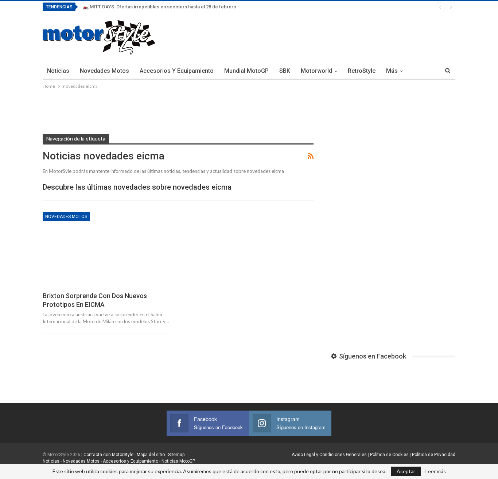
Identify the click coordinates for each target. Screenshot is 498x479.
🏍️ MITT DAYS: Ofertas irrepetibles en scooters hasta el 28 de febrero (159, 6)
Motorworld (316, 70)
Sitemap (176, 454)
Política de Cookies (389, 454)
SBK (284, 70)
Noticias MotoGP (177, 461)
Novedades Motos (104, 70)
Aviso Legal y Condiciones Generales (329, 454)
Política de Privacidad (433, 454)
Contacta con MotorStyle (108, 454)
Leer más (435, 471)
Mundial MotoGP (246, 70)
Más (392, 70)
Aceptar (406, 471)
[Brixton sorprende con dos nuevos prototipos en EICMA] (107, 249)
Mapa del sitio (150, 454)
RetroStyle (362, 70)
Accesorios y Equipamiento (177, 70)
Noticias (58, 70)
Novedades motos (66, 216)
